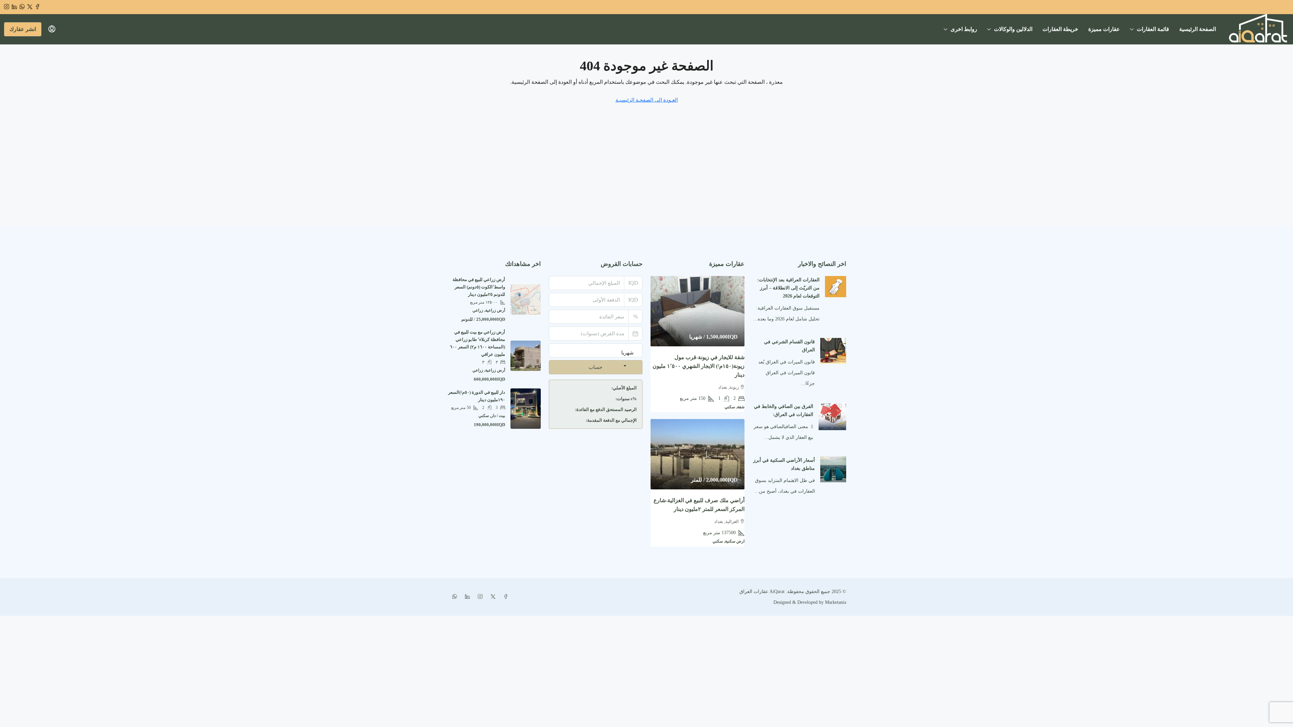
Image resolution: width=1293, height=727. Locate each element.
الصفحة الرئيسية (1197, 29)
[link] (835, 286)
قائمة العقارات (1153, 29)
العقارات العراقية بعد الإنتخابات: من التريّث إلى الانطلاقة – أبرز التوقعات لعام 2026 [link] (788, 288)
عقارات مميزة (1104, 29)
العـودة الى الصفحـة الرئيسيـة (647, 100)
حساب (595, 367)
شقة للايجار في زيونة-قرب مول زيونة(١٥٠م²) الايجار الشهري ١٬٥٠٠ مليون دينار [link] (698, 366)
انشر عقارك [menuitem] (22, 29)
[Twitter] (491, 596)
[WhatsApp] (453, 596)
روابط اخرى (964, 29)
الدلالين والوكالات (1013, 29)
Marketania (835, 602)
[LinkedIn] (466, 596)
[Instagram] (479, 596)
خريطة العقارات (1060, 29)
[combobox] (627, 359)
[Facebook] (504, 596)
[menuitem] (52, 29)
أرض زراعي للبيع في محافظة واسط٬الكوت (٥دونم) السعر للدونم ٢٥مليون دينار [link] (479, 287)
